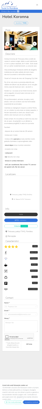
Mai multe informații (14, 402)
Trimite (30, 344)
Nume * (7, 303)
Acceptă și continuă (31, 402)
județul (21, 23)
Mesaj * (7, 318)
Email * (6, 311)
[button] (37, 5)
